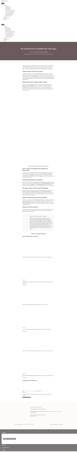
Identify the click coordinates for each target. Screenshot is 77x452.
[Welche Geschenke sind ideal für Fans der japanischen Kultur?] (38, 349)
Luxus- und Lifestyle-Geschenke (9, 13)
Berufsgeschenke (7, 6)
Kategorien (5, 5)
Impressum (61, 424)
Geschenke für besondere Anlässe (9, 10)
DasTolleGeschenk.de (19, 424)
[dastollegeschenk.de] (1, 23)
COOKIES (51, 424)
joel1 (24, 327)
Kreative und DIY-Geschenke (9, 12)
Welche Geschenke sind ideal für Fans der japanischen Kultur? (43, 350)
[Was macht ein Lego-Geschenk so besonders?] (38, 303)
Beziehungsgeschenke (7, 435)
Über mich (5, 17)
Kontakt (5, 19)
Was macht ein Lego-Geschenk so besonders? (40, 304)
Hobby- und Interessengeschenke (9, 11)
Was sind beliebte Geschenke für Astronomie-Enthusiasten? (42, 257)
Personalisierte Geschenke (8, 442)
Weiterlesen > (24, 331)
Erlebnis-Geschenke (7, 436)
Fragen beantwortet (6, 18)
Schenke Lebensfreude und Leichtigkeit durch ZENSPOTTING (38, 166)
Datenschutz (56, 424)
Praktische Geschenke (7, 443)
